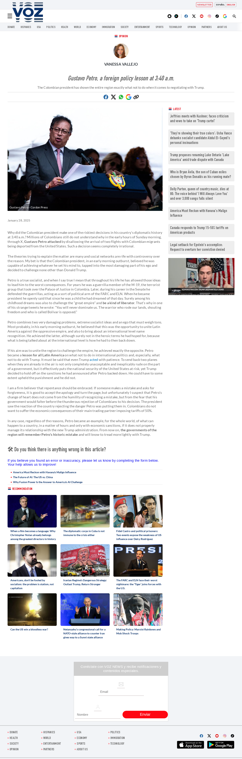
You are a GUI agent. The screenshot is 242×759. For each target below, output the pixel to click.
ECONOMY (91, 27)
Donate (11, 27)
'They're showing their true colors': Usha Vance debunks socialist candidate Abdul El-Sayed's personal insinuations (201, 138)
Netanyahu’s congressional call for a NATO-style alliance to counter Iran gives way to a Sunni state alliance (84, 633)
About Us (222, 27)
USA (39, 27)
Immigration (108, 27)
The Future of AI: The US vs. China (33, 477)
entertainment (142, 27)
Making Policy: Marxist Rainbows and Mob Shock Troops (138, 631)
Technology (175, 27)
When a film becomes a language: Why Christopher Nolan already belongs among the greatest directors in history (33, 535)
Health (64, 27)
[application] (201, 276)
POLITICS (50, 27)
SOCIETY (125, 27)
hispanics (26, 27)
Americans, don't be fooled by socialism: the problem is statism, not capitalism (32, 584)
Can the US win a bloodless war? (29, 629)
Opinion (123, 36)
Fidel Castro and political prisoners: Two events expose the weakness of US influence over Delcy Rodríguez (138, 535)
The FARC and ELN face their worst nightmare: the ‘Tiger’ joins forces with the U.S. (138, 584)
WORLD (77, 27)
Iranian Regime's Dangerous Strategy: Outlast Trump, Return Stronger (85, 582)
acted (94, 359)
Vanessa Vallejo (121, 64)
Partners (207, 27)
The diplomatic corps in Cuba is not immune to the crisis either (84, 533)
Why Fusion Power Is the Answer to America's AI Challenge (47, 482)
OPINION (192, 27)
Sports (160, 27)
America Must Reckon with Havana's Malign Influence (44, 472)
